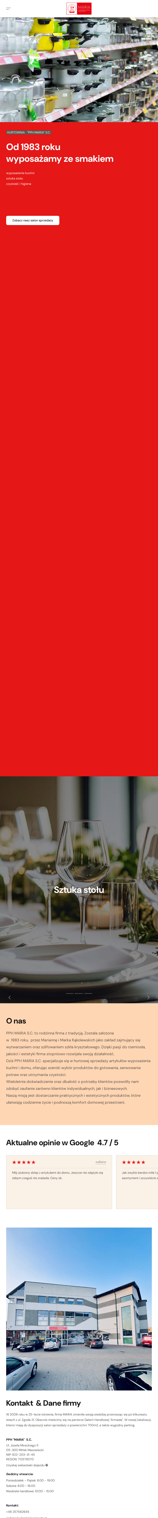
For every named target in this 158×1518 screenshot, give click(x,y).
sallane (101, 1162)
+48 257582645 (17, 1512)
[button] (79, 8)
